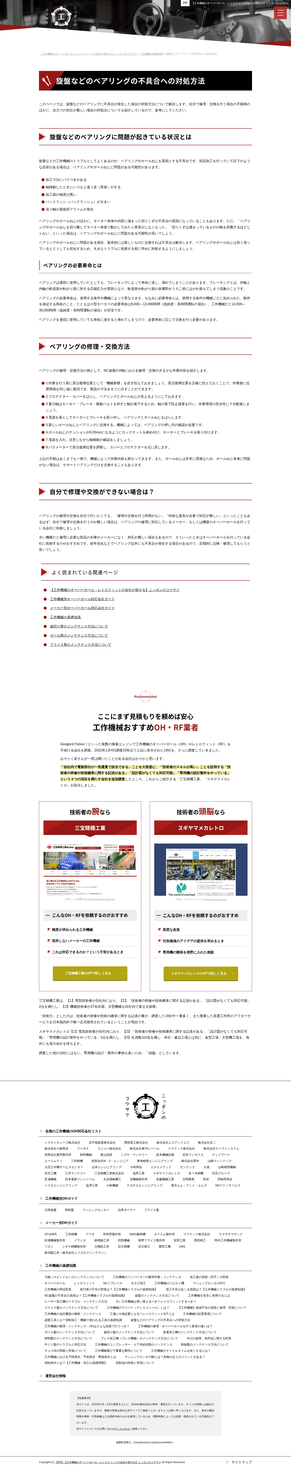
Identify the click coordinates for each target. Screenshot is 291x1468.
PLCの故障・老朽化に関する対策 (209, 1338)
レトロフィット (84, 1283)
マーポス (83, 1148)
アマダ (90, 1234)
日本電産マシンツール (80, 1179)
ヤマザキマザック (231, 1234)
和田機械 (86, 1154)
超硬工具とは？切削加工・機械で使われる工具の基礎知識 (83, 1320)
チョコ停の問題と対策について (65, 1350)
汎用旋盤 (50, 1210)
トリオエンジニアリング (61, 1185)
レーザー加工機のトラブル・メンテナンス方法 (76, 1301)
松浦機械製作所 (55, 1240)
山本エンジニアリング (107, 1167)
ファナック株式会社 (196, 1234)
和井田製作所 (112, 1234)
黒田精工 (200, 1240)
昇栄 (206, 1179)
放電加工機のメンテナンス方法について (190, 1332)
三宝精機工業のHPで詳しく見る (88, 973)
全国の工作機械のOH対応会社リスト (73, 1131)
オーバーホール (55, 1283)
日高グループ (221, 1173)
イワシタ (80, 1240)
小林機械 (112, 1185)
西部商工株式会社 (136, 1142)
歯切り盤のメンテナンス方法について (79, 626)
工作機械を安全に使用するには (209, 1295)
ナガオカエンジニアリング (145, 1185)
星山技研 (106, 1154)
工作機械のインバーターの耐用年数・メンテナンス (147, 1277)
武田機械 (124, 1240)
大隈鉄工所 (101, 1246)
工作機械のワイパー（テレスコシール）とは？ (138, 1307)
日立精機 (124, 1246)
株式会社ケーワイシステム (221, 1148)
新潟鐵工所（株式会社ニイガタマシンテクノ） (76, 1252)
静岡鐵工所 (101, 1240)
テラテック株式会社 (181, 1148)
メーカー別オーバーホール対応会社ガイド (82, 608)
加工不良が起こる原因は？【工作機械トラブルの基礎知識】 (206, 1289)
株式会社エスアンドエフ (173, 1142)
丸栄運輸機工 (112, 1179)
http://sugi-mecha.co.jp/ (215, 899)
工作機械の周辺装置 (58, 1289)
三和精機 (77, 1161)
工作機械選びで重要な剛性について (119, 1350)
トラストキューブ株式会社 (62, 1142)
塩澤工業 (92, 1185)
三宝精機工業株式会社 (109, 1173)
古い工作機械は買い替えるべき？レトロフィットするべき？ (156, 1301)
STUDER (51, 1234)
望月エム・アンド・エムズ (189, 1185)
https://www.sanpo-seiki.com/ (101, 899)
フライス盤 (151, 1210)
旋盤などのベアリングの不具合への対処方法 (160, 1320)
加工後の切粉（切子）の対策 (209, 1277)
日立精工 (144, 1246)
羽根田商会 (225, 1179)
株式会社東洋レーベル (145, 1148)
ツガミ (49, 1246)
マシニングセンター (95, 1210)
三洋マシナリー (75, 1173)
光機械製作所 (139, 1179)
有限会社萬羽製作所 (58, 1154)
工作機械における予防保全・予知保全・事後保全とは (80, 1357)
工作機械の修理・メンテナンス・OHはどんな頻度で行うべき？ (87, 1326)
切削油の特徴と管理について (135, 1362)
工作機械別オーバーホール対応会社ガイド (82, 599)
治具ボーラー (127, 1210)
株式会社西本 (190, 1161)
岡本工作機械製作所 (228, 1240)
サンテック (187, 1167)
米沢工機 (50, 1173)
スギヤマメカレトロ (166, 1173)
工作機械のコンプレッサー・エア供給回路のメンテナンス (133, 1344)
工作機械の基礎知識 (65, 617)
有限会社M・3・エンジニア (109, 1161)
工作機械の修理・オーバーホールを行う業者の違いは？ (175, 1326)
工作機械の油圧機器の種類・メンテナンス (73, 1313)
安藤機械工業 (165, 1179)
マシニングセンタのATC (209, 1283)
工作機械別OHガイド (61, 1198)
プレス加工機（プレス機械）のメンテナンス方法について (139, 1338)
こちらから (123, 1428)
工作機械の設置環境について (202, 1313)
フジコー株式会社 (109, 1148)
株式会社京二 (207, 1142)
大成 (206, 1167)
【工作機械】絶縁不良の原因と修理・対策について (212, 1307)
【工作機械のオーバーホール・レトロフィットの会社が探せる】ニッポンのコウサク (240, 3)
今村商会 (136, 1167)
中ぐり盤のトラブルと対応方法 (65, 1344)
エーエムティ (53, 1161)
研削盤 (69, 1210)
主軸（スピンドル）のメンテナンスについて (74, 1277)
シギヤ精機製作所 (74, 1246)
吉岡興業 (188, 1179)
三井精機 (71, 1234)
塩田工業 (139, 1173)
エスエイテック (161, 1167)
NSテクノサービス (227, 1185)
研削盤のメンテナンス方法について (68, 1338)
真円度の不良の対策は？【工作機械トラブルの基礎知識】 (118, 1289)
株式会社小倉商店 (56, 1148)
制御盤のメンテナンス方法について (205, 1344)
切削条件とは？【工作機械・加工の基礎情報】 (76, 1362)
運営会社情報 (55, 1376)
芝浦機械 (50, 1179)
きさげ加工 (138, 1283)
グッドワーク (221, 1154)
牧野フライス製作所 (151, 1240)
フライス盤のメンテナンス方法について (80, 644)
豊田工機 (165, 1246)
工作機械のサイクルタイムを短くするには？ (181, 1350)
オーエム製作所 (164, 1234)
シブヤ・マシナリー (134, 1154)
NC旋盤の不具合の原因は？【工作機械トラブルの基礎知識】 (85, 1295)
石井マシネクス (193, 1154)
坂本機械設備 (165, 1154)
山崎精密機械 (227, 1167)
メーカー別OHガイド (61, 1223)
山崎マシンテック (220, 1161)
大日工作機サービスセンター (64, 1167)
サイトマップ (242, 1462)
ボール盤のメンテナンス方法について (79, 635)
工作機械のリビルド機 (169, 1283)
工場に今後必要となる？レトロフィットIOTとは (142, 1313)
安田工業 (180, 1240)
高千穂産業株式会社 (102, 1142)
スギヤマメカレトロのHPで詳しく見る (199, 973)
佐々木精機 (196, 1173)
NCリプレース (112, 1283)
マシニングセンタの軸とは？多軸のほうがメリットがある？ (165, 1357)
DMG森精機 (138, 1234)
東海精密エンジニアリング (155, 1161)
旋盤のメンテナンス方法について (157, 1295)
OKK (182, 1246)
